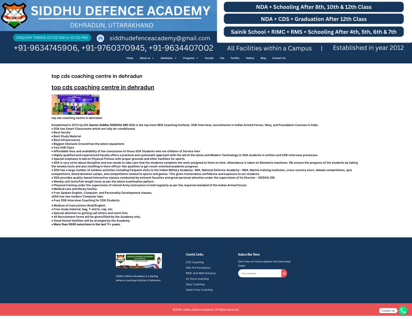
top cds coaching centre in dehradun (103, 87)
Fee (222, 58)
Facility (235, 58)
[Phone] (403, 310)
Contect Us (279, 58)
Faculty (209, 58)
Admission (167, 58)
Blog (263, 58)
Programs (188, 58)
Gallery (250, 58)
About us (145, 58)
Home (129, 58)
